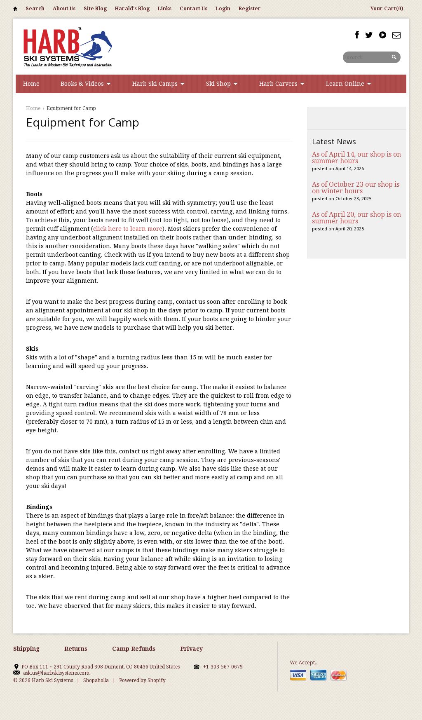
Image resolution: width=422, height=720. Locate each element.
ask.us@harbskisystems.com (56, 673)
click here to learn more (127, 228)
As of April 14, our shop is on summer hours (356, 157)
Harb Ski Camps (155, 83)
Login (223, 9)
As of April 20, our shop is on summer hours (356, 218)
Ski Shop (219, 83)
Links (164, 9)
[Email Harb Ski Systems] (396, 35)
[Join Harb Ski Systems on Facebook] (357, 35)
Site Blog (95, 9)
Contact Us (193, 9)
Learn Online (346, 83)
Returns (75, 648)
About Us (64, 9)
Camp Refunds (133, 648)
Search (35, 9)
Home (15, 10)
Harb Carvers (279, 83)
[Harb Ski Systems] (66, 46)
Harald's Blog (132, 9)
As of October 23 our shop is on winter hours (355, 188)
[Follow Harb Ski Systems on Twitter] (369, 35)
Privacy (191, 648)
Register (250, 9)
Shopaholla (96, 680)
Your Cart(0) (386, 9)
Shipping (26, 648)
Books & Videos (83, 83)
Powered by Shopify (142, 680)
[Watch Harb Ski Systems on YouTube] (382, 35)
